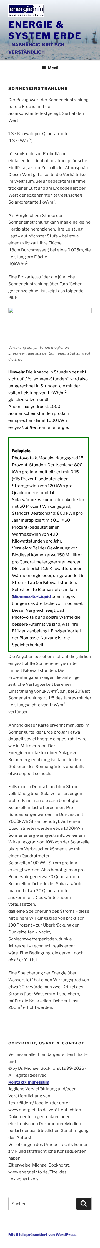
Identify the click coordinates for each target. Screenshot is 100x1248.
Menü (53, 67)
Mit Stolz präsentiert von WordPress (42, 1234)
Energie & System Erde (44, 30)
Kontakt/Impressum (28, 1082)
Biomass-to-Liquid (32, 596)
